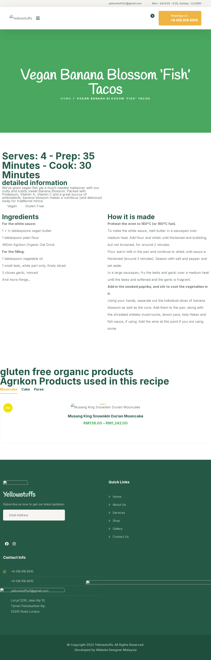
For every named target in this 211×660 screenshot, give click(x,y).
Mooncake (8, 389)
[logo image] (21, 18)
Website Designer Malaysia (116, 650)
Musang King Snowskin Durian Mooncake (105, 416)
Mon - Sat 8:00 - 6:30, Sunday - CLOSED (176, 3)
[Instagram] (14, 543)
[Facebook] (7, 543)
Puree (39, 389)
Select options (101, 433)
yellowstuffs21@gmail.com (125, 3)
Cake (25, 389)
